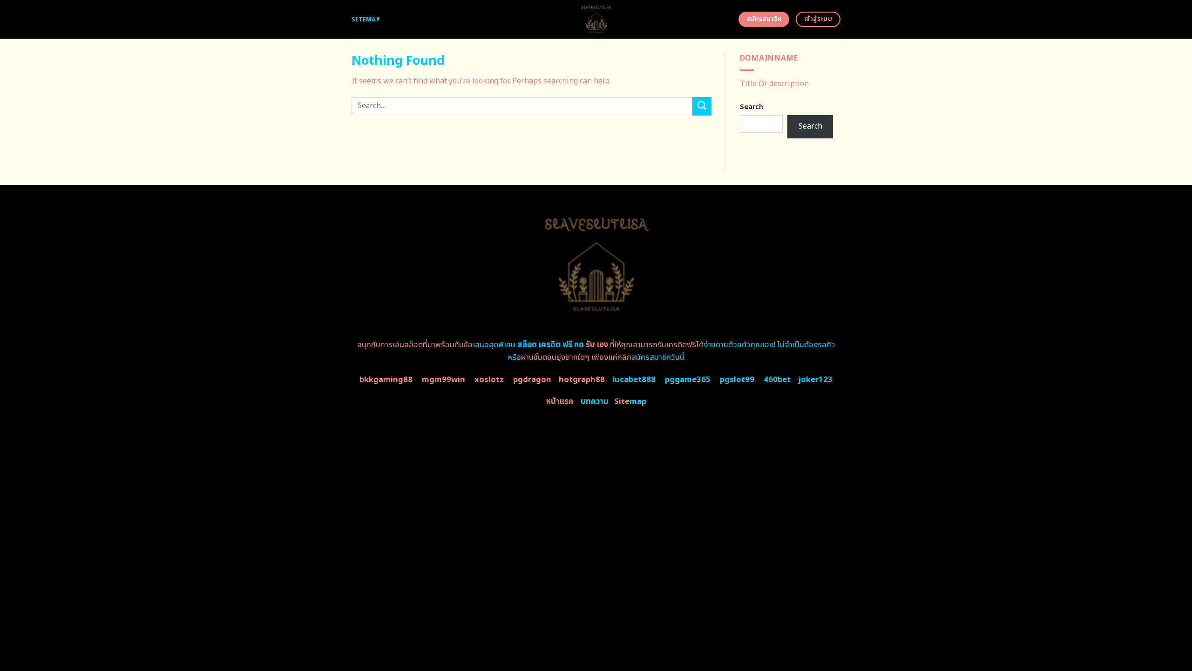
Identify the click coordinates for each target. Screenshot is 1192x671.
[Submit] (701, 106)
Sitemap (366, 19)
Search (751, 107)
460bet (777, 380)
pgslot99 (737, 380)
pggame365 (688, 380)
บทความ (595, 402)
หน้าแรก (559, 402)
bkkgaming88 (386, 380)
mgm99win (443, 380)
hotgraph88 (582, 380)
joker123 (815, 380)
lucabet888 (634, 380)
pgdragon (532, 380)
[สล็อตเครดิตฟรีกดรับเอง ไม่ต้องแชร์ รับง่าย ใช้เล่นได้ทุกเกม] (596, 19)
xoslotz (489, 380)
